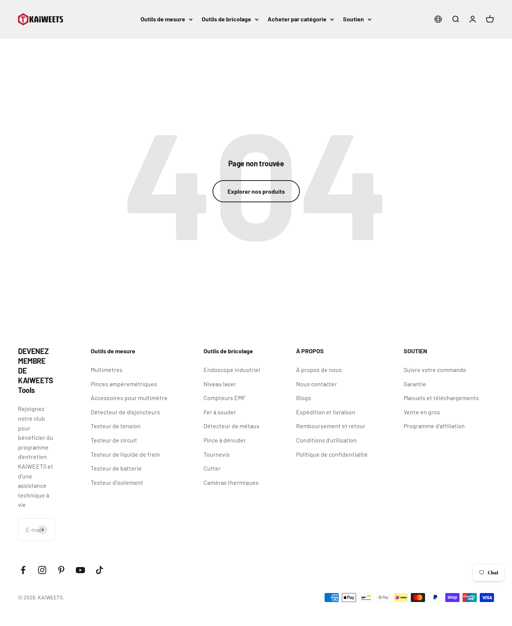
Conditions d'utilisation (326, 440)
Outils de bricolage (226, 18)
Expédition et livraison (325, 411)
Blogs (303, 397)
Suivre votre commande (435, 369)
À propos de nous (319, 369)
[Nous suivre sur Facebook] (23, 570)
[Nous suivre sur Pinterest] (61, 570)
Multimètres (107, 369)
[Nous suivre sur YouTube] (80, 570)
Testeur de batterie (116, 468)
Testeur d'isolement (117, 482)
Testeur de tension (116, 425)
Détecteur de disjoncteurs (125, 411)
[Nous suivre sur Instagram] (42, 570)
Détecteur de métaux (231, 425)
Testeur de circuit (114, 440)
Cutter (212, 468)
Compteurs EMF (225, 397)
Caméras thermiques (231, 482)
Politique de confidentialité (332, 454)
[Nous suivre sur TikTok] (99, 570)
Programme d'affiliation (434, 425)
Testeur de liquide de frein (125, 454)
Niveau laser (220, 383)
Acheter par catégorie (297, 18)
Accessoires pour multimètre (129, 397)
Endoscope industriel (232, 369)
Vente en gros (422, 411)
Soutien (353, 18)
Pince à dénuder (225, 440)
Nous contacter (316, 383)
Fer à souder (220, 411)
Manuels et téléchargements (441, 397)
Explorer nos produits (256, 191)
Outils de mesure (163, 18)
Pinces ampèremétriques (124, 383)
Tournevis (217, 454)
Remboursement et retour (330, 425)
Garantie (415, 383)
